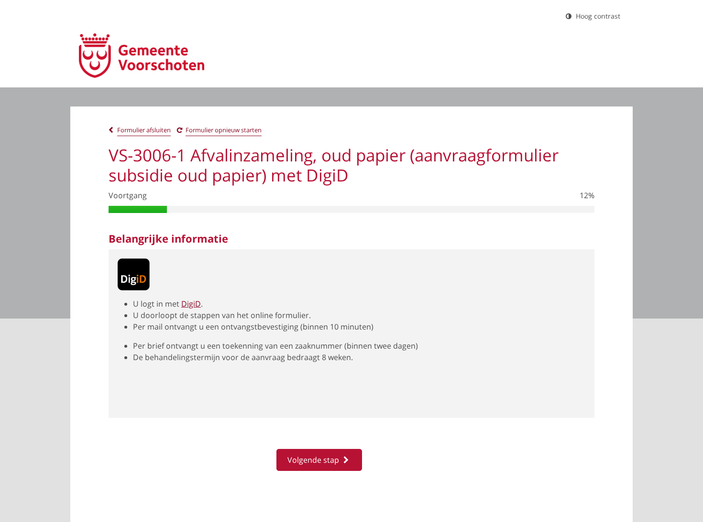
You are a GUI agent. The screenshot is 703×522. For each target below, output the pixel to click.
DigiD (191, 303)
